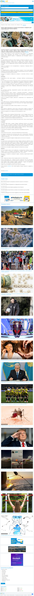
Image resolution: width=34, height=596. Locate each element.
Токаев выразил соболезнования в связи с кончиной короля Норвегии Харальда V (15, 381)
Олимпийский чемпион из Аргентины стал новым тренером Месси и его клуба (14, 316)
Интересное (18, 24)
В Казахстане (3, 24)
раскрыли (9, 166)
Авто (15, 24)
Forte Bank (3, 572)
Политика (9, 24)
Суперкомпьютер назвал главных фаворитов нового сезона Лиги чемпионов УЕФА (15, 338)
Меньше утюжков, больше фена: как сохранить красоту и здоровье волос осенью (15, 359)
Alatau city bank (4, 569)
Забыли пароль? (3, 14)
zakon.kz (6, 170)
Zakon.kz (26, 51)
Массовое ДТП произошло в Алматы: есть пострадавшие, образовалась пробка (15, 225)
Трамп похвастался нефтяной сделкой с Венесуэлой (10, 447)
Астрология (24, 24)
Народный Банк (4, 578)
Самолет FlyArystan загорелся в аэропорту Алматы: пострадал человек (13, 469)
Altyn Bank (3, 570)
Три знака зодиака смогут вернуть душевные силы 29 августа (11, 534)
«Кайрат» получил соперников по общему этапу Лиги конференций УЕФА (14, 403)
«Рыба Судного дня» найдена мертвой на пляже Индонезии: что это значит (14, 491)
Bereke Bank (4, 571)
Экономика (12, 24)
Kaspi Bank (3, 581)
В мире (6, 24)
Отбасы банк (4, 577)
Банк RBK (3, 574)
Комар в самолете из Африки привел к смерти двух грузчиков (11, 425)
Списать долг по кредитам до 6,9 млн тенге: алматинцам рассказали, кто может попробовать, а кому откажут (14, 293)
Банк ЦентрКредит (5, 575)
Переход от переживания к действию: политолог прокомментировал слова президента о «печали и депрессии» (16, 270)
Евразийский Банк (5, 576)
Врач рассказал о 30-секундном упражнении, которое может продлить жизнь (14, 513)
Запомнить (31, 14)
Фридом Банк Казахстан (6, 579)
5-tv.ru (27, 53)
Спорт (21, 24)
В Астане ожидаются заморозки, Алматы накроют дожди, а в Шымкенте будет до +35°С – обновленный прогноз (16, 247)
